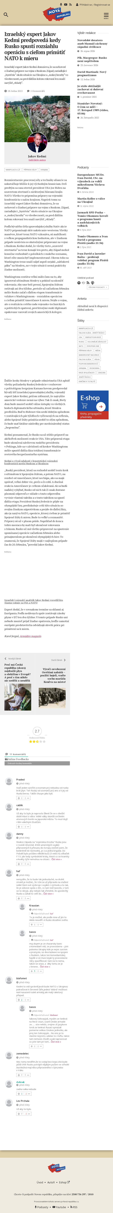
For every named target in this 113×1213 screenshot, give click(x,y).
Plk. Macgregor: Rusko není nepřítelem (92, 59)
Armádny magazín (30, 636)
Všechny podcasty (98, 287)
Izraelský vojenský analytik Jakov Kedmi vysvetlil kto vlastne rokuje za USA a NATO (33, 601)
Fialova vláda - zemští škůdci (91, 333)
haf (51, 913)
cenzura (101, 372)
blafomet (54, 1015)
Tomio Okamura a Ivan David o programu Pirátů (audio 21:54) (92, 239)
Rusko (81, 342)
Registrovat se (102, 4)
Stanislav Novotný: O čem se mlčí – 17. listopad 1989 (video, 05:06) (92, 108)
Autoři (51, 1182)
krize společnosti (86, 372)
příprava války (30, 170)
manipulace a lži (13, 170)
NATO (81, 346)
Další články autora (37, 160)
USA (80, 337)
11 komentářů (37, 91)
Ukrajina (44, 170)
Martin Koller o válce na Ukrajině (91, 200)
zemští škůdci (85, 377)
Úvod (40, 1182)
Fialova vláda (85, 359)
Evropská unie (93, 346)
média (97, 350)
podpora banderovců (88, 364)
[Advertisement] (37, 348)
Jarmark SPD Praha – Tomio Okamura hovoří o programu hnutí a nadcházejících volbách (92, 219)
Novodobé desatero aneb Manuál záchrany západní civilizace (92, 43)
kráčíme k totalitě (87, 381)
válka (96, 359)
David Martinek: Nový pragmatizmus (91, 73)
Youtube (60, 1207)
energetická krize (93, 337)
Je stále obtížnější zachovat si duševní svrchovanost (90, 89)
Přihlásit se (86, 4)
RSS (74, 1207)
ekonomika (94, 368)
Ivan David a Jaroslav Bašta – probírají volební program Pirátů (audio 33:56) (92, 258)
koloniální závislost (97, 342)
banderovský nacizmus (89, 355)
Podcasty (42, 1207)
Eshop (63, 1182)
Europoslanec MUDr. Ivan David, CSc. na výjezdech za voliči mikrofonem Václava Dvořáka (91, 181)
